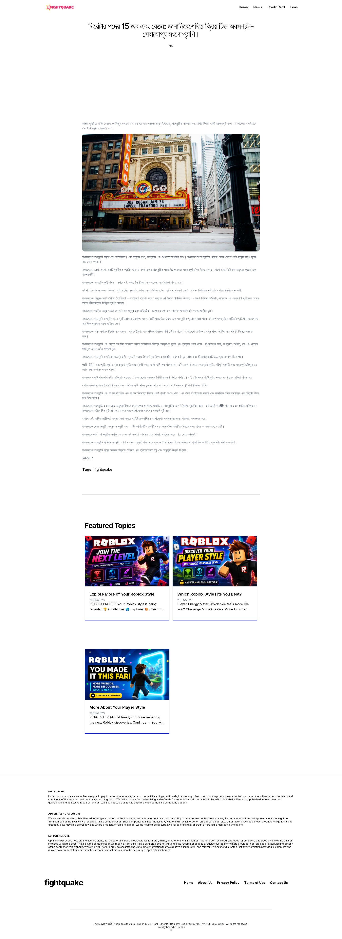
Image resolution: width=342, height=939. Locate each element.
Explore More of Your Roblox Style (121, 594)
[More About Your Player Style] (127, 674)
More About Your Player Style (117, 707)
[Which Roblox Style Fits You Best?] (215, 561)
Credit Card (276, 7)
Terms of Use (254, 883)
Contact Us (279, 883)
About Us (205, 883)
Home (243, 7)
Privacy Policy (228, 883)
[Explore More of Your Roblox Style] (127, 561)
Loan (294, 7)
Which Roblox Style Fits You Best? (209, 594)
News (257, 7)
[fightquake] (59, 7)
